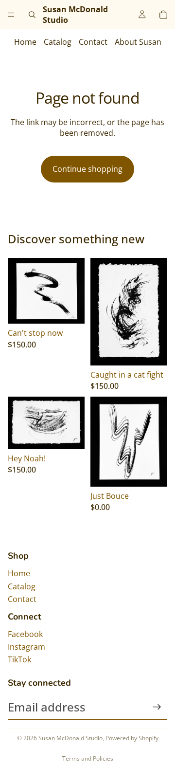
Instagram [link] (26, 646)
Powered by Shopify (131, 738)
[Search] (32, 14)
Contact (93, 41)
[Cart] (163, 14)
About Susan (138, 41)
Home (25, 41)
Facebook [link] (25, 634)
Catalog (57, 41)
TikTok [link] (19, 659)
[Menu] (11, 14)
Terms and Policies (87, 758)
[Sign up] (157, 707)
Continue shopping (87, 169)
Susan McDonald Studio (70, 738)
